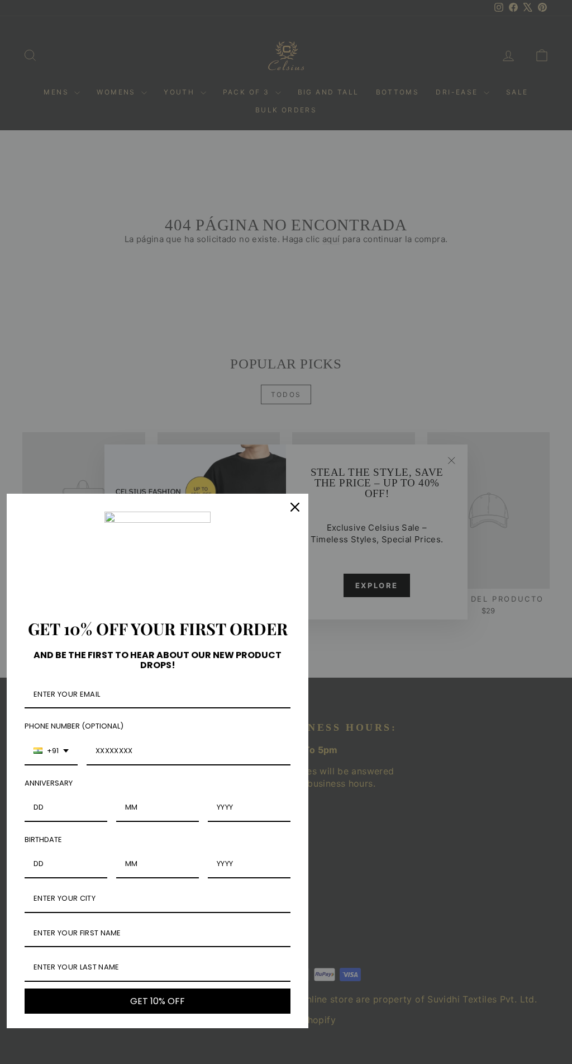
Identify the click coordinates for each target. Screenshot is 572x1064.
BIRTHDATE (43, 839)
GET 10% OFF (157, 1001)
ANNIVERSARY (49, 783)
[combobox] (51, 751)
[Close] (295, 507)
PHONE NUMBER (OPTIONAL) (74, 726)
